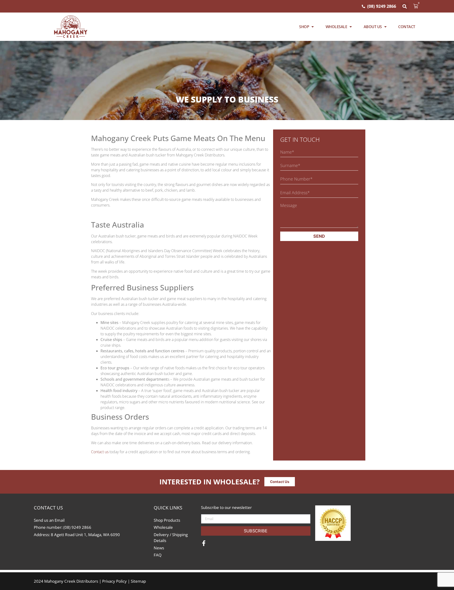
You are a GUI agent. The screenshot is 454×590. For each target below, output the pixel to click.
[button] (405, 6)
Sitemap (138, 581)
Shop (304, 26)
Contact (406, 26)
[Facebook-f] (204, 543)
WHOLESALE (336, 26)
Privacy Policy (114, 581)
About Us (373, 26)
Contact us (100, 451)
